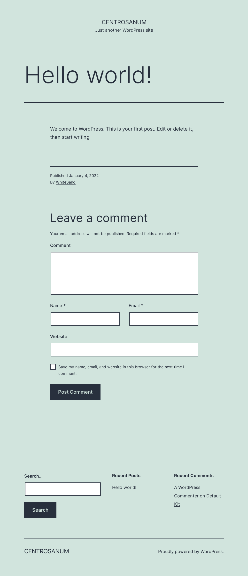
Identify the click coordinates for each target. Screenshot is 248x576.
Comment (60, 245)
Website (58, 336)
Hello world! (124, 487)
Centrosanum (124, 22)
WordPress (212, 551)
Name (58, 305)
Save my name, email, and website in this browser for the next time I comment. (121, 370)
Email (136, 305)
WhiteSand (66, 182)
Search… (33, 476)
